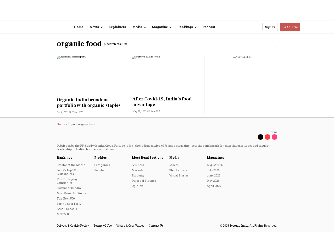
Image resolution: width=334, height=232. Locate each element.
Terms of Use (103, 225)
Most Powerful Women (72, 193)
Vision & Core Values (130, 225)
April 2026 (214, 186)
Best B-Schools (67, 209)
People (99, 170)
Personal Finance (144, 180)
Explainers (117, 27)
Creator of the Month (71, 165)
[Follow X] (260, 137)
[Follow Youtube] (267, 137)
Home (79, 27)
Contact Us (156, 225)
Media (174, 157)
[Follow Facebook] (253, 137)
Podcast (209, 27)
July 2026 (213, 170)
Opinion (137, 186)
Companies (102, 165)
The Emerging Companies (67, 181)
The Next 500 (66, 198)
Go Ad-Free (290, 27)
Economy (138, 175)
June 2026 (213, 175)
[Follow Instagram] (274, 137)
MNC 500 (63, 214)
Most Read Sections (147, 157)
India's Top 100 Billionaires (67, 172)
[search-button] (257, 26)
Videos (174, 165)
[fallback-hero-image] (91, 75)
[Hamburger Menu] (36, 27)
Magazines (215, 157)
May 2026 (213, 180)
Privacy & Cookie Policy (73, 225)
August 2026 (215, 165)
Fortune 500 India (69, 188)
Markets (137, 170)
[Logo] (54, 27)
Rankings (64, 157)
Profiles (100, 157)
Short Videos (178, 170)
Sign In (270, 27)
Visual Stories (178, 175)
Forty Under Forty (69, 203)
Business (138, 165)
